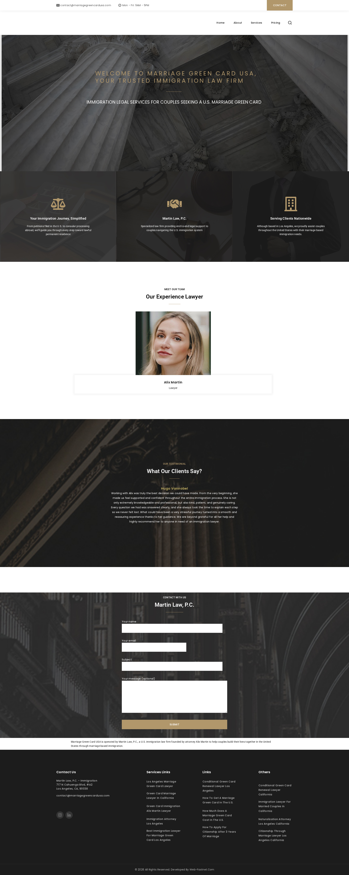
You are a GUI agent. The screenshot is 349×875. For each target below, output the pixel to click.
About (238, 23)
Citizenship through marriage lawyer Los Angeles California (272, 835)
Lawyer (173, 388)
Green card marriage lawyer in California (161, 796)
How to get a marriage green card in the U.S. (218, 800)
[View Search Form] (289, 22)
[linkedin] (69, 815)
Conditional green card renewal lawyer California (275, 790)
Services (256, 23)
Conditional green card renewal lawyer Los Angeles (219, 786)
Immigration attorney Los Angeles (161, 821)
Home (220, 23)
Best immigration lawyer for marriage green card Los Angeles (163, 835)
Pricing (275, 23)
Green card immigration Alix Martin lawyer (163, 808)
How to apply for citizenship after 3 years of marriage (219, 831)
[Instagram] (60, 815)
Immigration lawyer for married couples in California (274, 806)
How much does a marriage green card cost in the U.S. (217, 815)
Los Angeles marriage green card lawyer (161, 784)
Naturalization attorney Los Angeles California (274, 821)
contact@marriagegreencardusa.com (83, 795)
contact (279, 5)
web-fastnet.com (202, 869)
